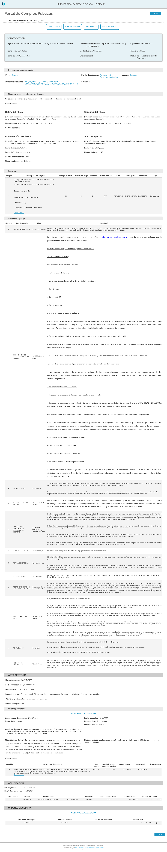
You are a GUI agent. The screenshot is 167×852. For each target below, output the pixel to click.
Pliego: (8, 75)
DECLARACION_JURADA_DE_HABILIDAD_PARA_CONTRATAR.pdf (51, 84)
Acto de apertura (72, 27)
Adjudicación (91, 27)
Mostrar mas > (19, 213)
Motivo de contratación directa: (143, 56)
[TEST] (156, 823)
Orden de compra (110, 27)
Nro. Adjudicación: (11, 787)
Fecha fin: (11, 56)
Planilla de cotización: (90, 75)
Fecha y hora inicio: (13, 685)
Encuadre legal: (86, 56)
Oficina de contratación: (90, 43)
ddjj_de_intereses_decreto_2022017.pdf (41, 82)
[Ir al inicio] (3, 5)
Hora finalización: (12, 689)
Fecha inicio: (12, 51)
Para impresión (106, 75)
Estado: (8, 703)
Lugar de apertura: (12, 694)
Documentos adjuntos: (14, 82)
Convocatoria (54, 27)
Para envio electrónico (109, 77)
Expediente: (135, 43)
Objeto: (10, 43)
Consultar (15, 75)
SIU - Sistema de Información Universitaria (89, 848)
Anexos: (125, 75)
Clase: (133, 51)
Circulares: (85, 82)
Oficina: (8, 699)
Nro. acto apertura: (12, 680)
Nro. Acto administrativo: (14, 791)
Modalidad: (85, 51)
